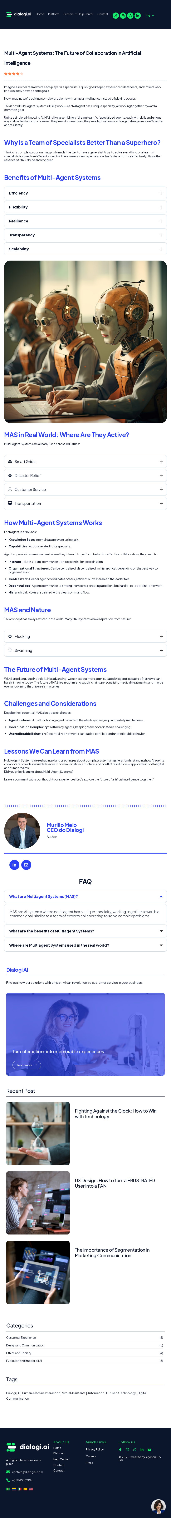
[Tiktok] (116, 16)
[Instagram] (123, 16)
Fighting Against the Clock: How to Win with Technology (116, 1113)
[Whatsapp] (130, 16)
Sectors (68, 14)
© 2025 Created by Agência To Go (139, 1458)
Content (102, 14)
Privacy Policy (95, 1449)
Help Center (85, 14)
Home (40, 14)
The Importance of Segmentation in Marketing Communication (112, 1252)
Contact (58, 1470)
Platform (53, 14)
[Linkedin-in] (138, 16)
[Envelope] (26, 865)
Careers (91, 1456)
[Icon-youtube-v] (149, 1449)
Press (89, 1462)
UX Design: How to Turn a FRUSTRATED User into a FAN (115, 1183)
